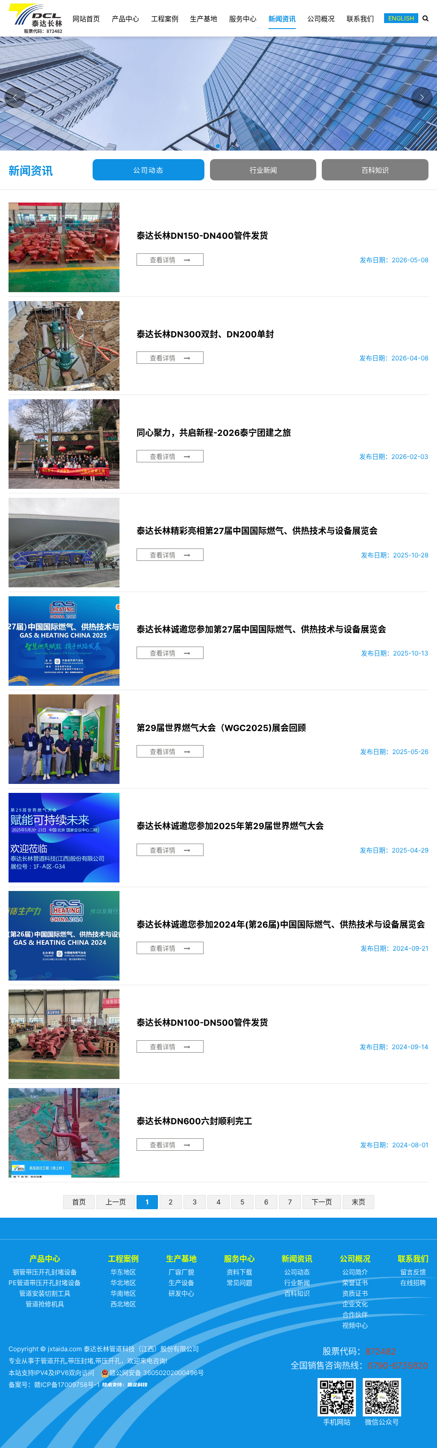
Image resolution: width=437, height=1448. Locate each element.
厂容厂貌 (181, 1272)
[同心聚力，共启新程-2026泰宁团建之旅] (218, 444)
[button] (218, 146)
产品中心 (125, 19)
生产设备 (181, 1283)
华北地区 (123, 1283)
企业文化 (355, 1304)
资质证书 (355, 1293)
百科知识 (375, 170)
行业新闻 (263, 170)
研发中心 (181, 1293)
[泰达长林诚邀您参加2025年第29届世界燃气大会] (218, 838)
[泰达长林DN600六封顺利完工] (218, 1133)
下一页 (322, 1202)
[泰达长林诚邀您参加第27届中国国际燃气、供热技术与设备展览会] (218, 641)
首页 (79, 1202)
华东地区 (123, 1272)
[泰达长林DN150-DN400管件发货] (218, 247)
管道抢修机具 (45, 1304)
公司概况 (321, 19)
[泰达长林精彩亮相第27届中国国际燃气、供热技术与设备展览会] (218, 542)
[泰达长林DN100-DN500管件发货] (218, 1034)
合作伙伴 (355, 1315)
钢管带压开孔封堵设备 (45, 1272)
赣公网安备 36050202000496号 (156, 1373)
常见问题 (239, 1283)
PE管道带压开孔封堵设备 (45, 1283)
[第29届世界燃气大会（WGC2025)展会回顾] (218, 739)
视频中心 (355, 1325)
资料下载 (239, 1272)
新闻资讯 (282, 19)
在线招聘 (413, 1283)
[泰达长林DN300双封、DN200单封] (218, 346)
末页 (358, 1202)
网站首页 (86, 19)
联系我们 (360, 19)
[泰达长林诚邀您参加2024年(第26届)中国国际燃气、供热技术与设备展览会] (218, 936)
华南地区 (123, 1293)
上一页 (115, 1202)
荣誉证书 (355, 1283)
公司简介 (355, 1272)
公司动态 (148, 170)
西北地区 (123, 1304)
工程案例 (164, 19)
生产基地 (203, 19)
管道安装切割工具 (44, 1293)
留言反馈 (413, 1272)
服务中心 (242, 19)
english (401, 18)
